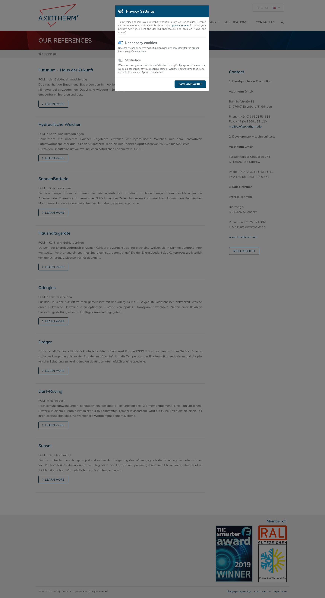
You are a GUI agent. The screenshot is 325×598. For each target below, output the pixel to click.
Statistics (133, 60)
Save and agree (190, 84)
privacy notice (180, 25)
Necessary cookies (141, 43)
